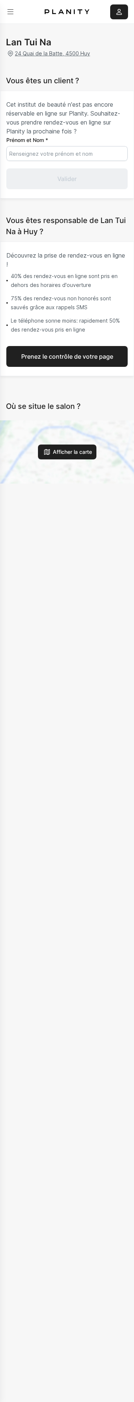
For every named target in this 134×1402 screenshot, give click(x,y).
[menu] (10, 11)
